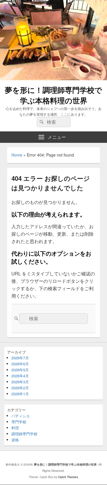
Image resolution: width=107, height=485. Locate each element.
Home (16, 155)
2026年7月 (20, 357)
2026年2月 (20, 387)
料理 (15, 427)
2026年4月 (20, 375)
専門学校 (18, 421)
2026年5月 (20, 369)
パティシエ (20, 415)
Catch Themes (68, 477)
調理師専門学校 (24, 433)
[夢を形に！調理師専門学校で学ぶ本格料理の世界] (53, 78)
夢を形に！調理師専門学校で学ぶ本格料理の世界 (53, 95)
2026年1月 (20, 393)
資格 (15, 439)
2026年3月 (20, 381)
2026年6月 (20, 363)
